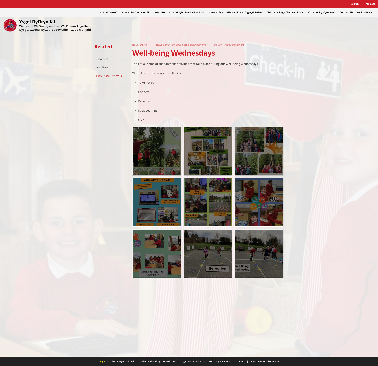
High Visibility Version (191, 361)
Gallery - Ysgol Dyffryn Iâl (228, 44)
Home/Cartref (140, 44)
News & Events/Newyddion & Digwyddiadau (181, 44)
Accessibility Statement (219, 361)
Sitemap (240, 361)
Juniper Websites (167, 361)
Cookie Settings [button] (271, 361)
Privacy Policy (257, 361)
